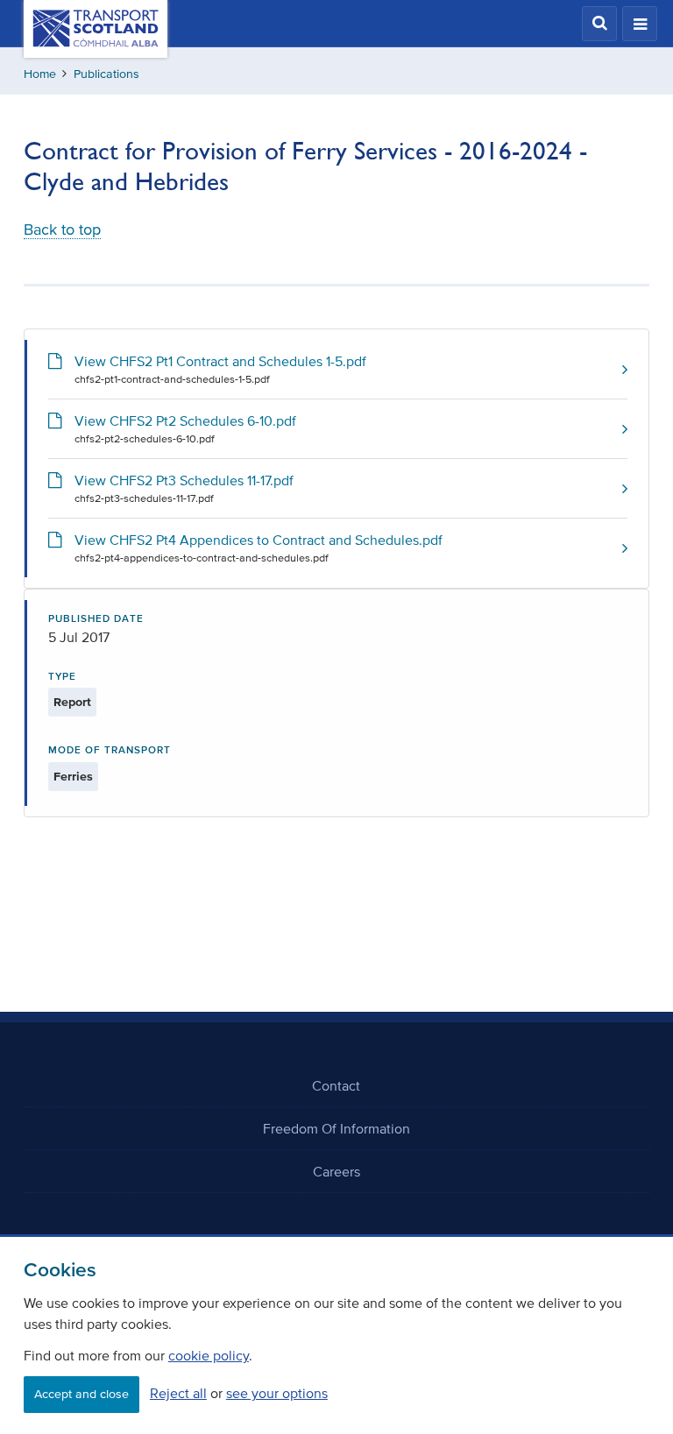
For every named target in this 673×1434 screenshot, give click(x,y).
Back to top (62, 229)
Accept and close (81, 1394)
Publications (106, 74)
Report (72, 702)
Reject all (178, 1393)
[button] (599, 23)
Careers (336, 1171)
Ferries (73, 776)
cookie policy (208, 1355)
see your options (277, 1393)
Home (40, 74)
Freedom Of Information (336, 1128)
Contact (336, 1085)
